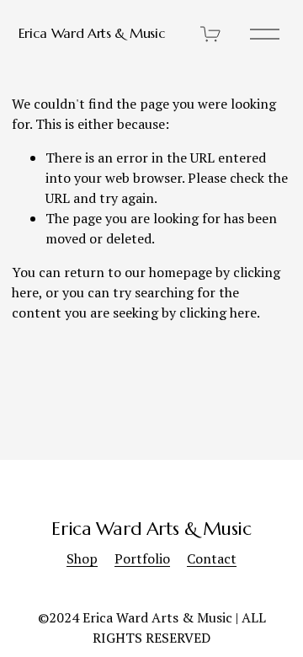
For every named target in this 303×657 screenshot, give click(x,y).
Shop (82, 558)
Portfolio (142, 558)
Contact (212, 558)
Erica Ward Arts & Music (92, 32)
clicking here (218, 312)
